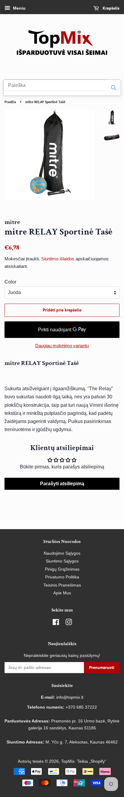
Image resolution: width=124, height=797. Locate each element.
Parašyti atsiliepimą (62, 483)
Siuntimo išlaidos (57, 258)
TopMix (68, 761)
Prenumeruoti (101, 667)
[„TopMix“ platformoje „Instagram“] (68, 623)
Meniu (19, 8)
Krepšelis (110, 8)
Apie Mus (62, 593)
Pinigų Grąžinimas (62, 569)
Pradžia (10, 102)
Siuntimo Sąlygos (62, 561)
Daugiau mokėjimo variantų (62, 345)
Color (10, 281)
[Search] (114, 88)
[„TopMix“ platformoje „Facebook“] (55, 623)
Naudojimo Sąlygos (62, 553)
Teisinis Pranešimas (62, 585)
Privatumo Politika (62, 577)
